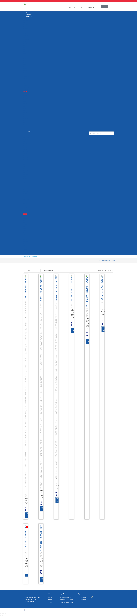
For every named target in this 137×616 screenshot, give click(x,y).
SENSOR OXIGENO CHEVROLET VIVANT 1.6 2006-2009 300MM (104, 312)
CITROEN (25, 329)
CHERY (25, 27)
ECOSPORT (25, 356)
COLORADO (26, 39)
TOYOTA (25, 127)
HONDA (25, 102)
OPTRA (25, 66)
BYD (24, 22)
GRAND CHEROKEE (25, 380)
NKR (24, 58)
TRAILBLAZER (26, 87)
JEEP (24, 108)
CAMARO (25, 35)
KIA (24, 110)
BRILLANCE (26, 20)
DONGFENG (25, 349)
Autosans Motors (30, 256)
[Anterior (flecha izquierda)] (0, 615)
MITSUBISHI (26, 114)
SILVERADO (26, 77)
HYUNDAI (25, 104)
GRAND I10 (25, 384)
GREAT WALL (25, 395)
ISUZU (24, 106)
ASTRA (25, 31)
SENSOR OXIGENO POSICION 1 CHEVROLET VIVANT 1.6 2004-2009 (28, 563)
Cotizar (28, 575)
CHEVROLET (26, 29)
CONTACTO (28, 131)
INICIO (24, 135)
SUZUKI (25, 124)
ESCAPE (25, 363)
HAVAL (25, 401)
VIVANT (25, 91)
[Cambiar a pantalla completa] (3, 613)
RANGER (25, 450)
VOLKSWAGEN (27, 129)
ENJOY (25, 359)
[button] (55, 133)
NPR (24, 60)
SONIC (25, 79)
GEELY (24, 99)
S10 (24, 72)
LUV (24, 49)
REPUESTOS (29, 16)
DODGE (25, 95)
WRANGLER (25, 493)
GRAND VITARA (25, 391)
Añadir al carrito (27, 515)
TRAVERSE (26, 89)
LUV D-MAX (26, 52)
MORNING (25, 417)
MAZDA (25, 112)
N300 (24, 54)
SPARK (25, 81)
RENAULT (25, 120)
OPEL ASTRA (25, 438)
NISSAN (25, 116)
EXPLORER (25, 365)
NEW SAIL (25, 56)
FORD (24, 97)
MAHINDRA (25, 408)
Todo (111, 270)
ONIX (24, 64)
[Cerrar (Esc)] (0, 613)
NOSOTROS (26, 137)
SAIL (24, 74)
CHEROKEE (25, 322)
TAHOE (25, 83)
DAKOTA (25, 344)
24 (108, 270)
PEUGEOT (25, 118)
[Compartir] (2, 613)
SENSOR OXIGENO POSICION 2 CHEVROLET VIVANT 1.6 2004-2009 (43, 563)
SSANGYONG (26, 122)
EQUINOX (25, 47)
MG (25, 412)
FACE (25, 368)
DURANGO (25, 353)
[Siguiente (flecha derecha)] (2, 615)
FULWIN (25, 374)
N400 (25, 422)
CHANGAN (26, 24)
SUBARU (25, 469)
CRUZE (25, 45)
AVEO (24, 33)
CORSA (25, 43)
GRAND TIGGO (25, 387)
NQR (24, 62)
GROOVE (25, 398)
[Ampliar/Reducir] (5, 613)
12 (107, 270)
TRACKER (25, 85)
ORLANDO (25, 68)
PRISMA (25, 70)
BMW (24, 18)
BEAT (25, 304)
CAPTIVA (25, 37)
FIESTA (25, 370)
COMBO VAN (26, 41)
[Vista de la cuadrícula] (34, 270)
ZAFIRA (25, 93)
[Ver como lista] (37, 270)
